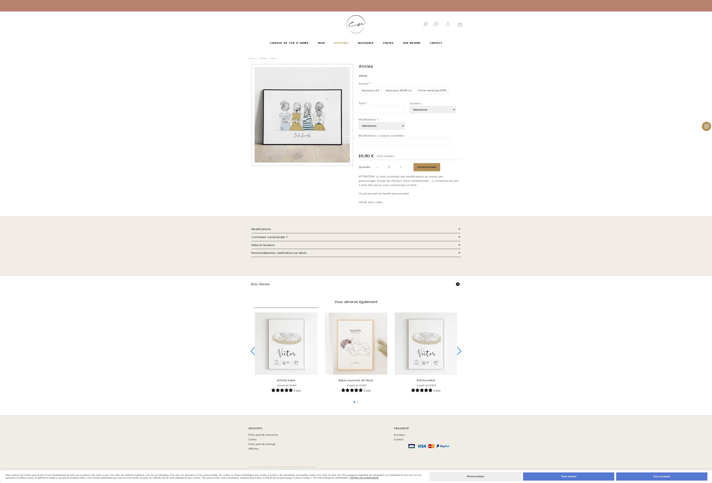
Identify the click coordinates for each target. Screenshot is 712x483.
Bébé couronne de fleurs (356, 380)
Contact (398, 439)
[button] (354, 402)
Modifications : (369, 119)
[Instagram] (706, 126)
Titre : (363, 103)
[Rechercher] (425, 24)
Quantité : (365, 167)
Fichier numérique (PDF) (432, 90)
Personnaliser (475, 476)
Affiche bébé (286, 380)
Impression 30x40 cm (399, 90)
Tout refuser (568, 476)
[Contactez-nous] (436, 24)
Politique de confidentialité (364, 478)
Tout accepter (661, 476)
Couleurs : (416, 103)
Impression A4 (370, 90)
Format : (365, 83)
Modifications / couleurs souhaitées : (382, 135)
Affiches (253, 448)
